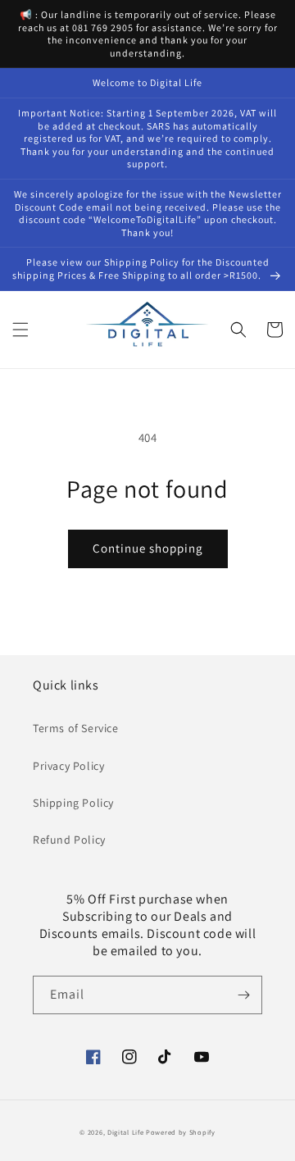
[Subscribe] (243, 995)
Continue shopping (148, 548)
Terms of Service (76, 728)
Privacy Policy (68, 765)
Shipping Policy (73, 802)
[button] (20, 330)
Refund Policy (69, 839)
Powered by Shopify (181, 1131)
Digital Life (125, 1131)
